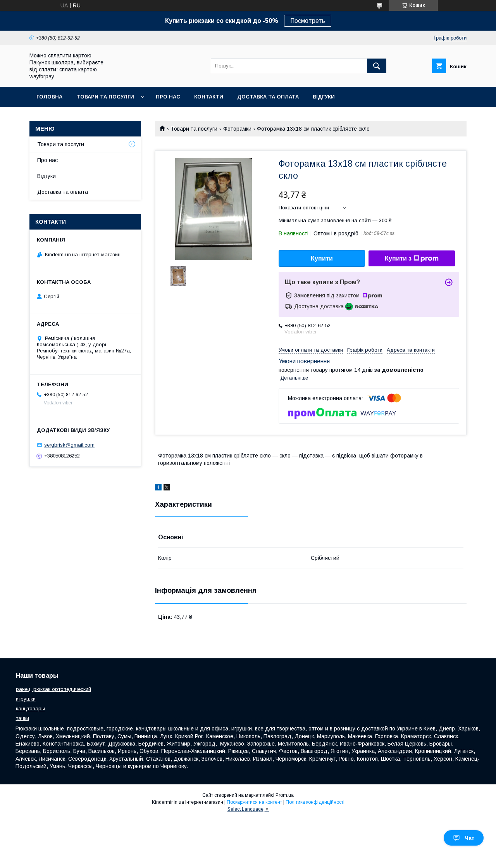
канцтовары (30, 708)
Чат (469, 838)
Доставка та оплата (268, 97)
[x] (167, 488)
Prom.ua (285, 795)
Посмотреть (307, 20)
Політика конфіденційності (315, 802)
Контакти (208, 97)
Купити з (398, 258)
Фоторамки (237, 129)
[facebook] (158, 488)
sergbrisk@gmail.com (69, 445)
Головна (49, 97)
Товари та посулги (105, 97)
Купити (322, 258)
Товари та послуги (193, 129)
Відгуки (324, 97)
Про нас (168, 97)
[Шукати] (376, 66)
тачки (22, 718)
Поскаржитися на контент (254, 802)
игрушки (26, 699)
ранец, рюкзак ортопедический (53, 689)
